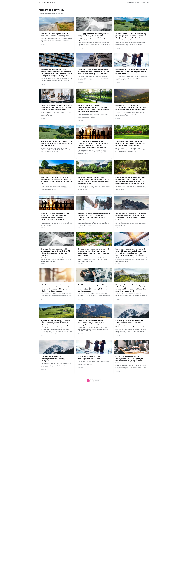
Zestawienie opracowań (132, 2)
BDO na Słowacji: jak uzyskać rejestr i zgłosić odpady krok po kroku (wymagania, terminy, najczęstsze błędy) (131, 72)
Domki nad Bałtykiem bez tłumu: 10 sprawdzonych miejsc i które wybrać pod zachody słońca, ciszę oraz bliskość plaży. (93, 323)
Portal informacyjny (47, 2)
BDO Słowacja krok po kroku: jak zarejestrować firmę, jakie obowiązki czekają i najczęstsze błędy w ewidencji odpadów (131, 107)
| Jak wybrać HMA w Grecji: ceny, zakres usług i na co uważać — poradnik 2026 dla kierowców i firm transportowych (130, 143)
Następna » (97, 380)
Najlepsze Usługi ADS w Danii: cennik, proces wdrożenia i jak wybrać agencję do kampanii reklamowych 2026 (57, 143)
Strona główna (145, 2)
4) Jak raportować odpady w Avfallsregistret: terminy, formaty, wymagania (53, 359)
